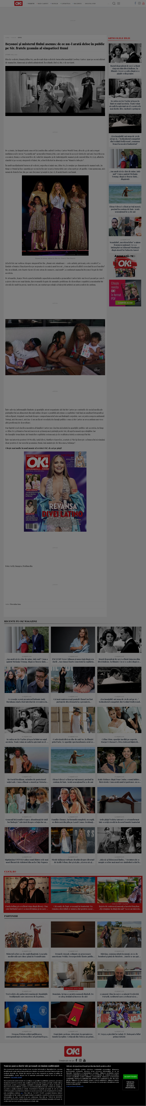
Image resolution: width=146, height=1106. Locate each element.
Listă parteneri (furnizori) (74, 1086)
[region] (73, 1084)
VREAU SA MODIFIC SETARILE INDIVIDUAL (130, 1085)
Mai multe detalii (16, 1077)
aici (22, 1093)
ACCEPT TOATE (130, 1077)
